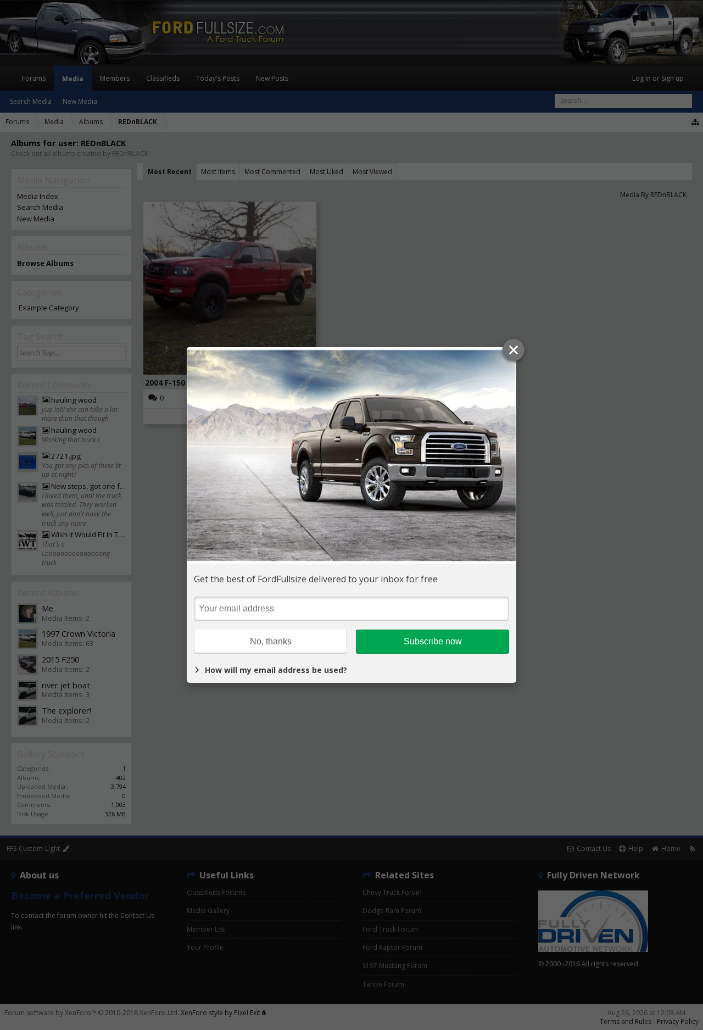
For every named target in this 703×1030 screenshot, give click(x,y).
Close (514, 350)
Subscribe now (433, 641)
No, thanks (271, 641)
